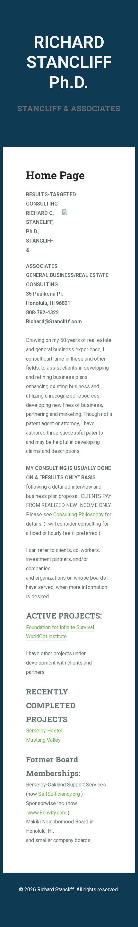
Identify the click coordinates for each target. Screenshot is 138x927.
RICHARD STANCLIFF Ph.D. (69, 62)
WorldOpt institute (46, 636)
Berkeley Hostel (44, 731)
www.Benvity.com (46, 813)
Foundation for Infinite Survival (60, 627)
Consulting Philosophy (79, 514)
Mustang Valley (43, 740)
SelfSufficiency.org (59, 794)
